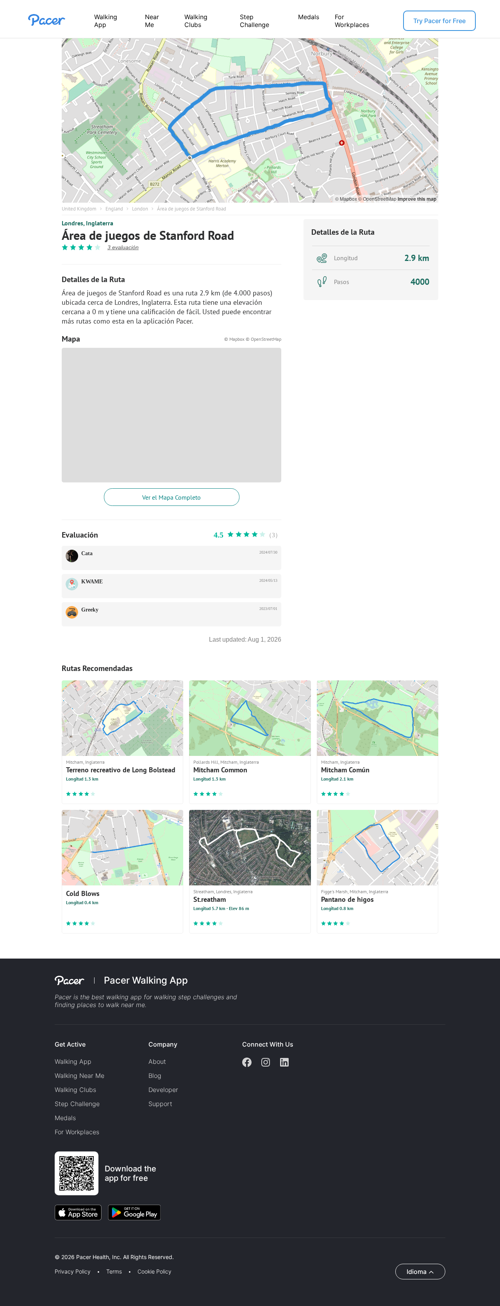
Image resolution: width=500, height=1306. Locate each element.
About (157, 1061)
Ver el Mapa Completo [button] (171, 497)
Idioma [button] (417, 1271)
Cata (87, 553)
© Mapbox (346, 198)
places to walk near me (111, 1005)
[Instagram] (265, 1063)
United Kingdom (79, 208)
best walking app (117, 997)
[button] (136, 1248)
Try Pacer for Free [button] (439, 21)
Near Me (152, 21)
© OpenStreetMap (378, 198)
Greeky (89, 610)
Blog (154, 1075)
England (114, 208)
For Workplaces (352, 21)
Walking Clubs (195, 21)
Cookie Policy (154, 1271)
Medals (308, 17)
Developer (163, 1090)
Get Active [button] (70, 1044)
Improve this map (417, 198)
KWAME (92, 582)
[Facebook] (247, 1063)
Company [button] (162, 1044)
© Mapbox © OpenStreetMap (252, 339)
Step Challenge (254, 21)
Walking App (105, 21)
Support (160, 1104)
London (140, 208)
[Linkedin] (284, 1063)
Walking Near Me (79, 1075)
